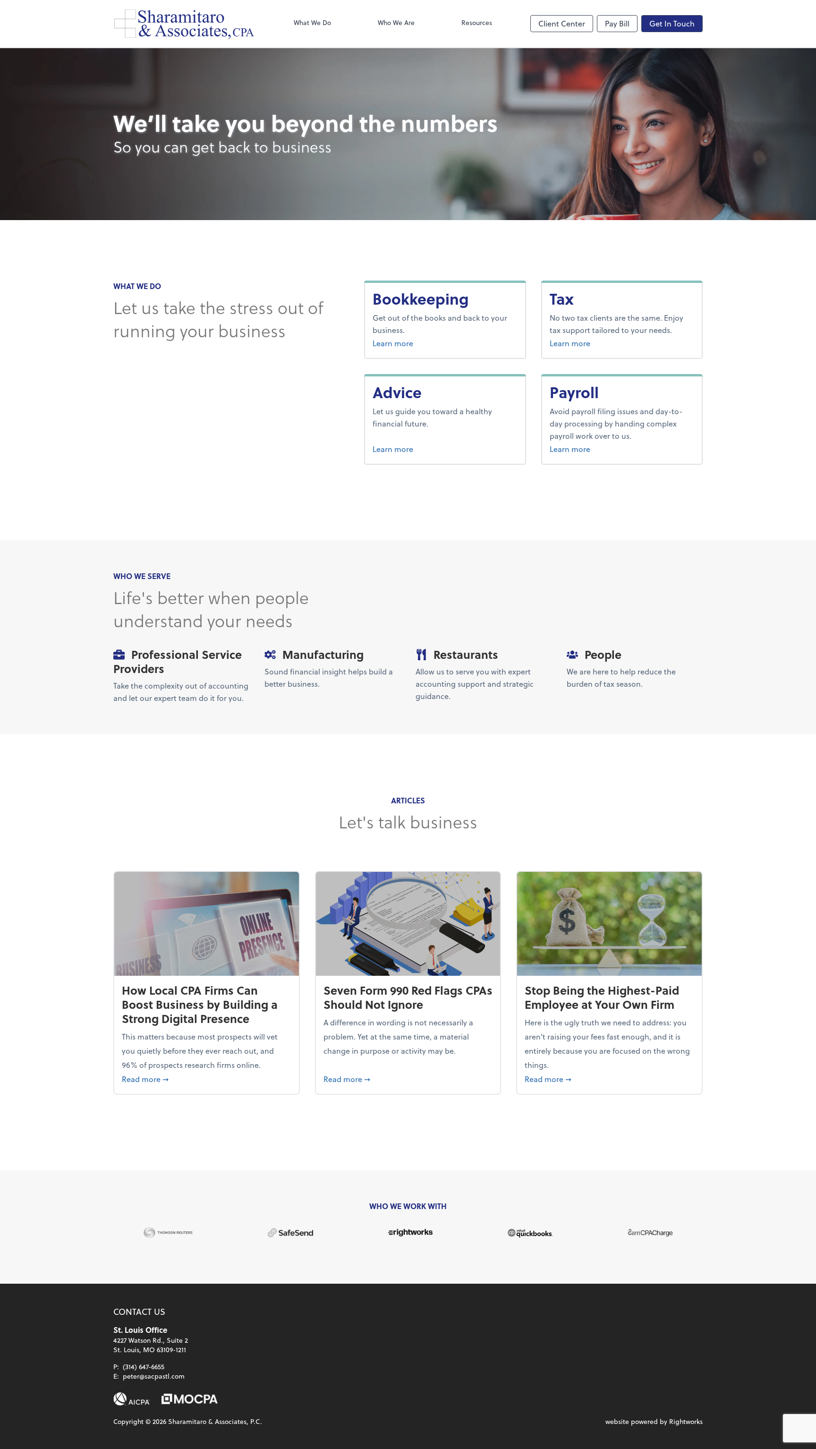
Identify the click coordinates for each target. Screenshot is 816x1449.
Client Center (561, 23)
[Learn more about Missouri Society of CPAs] (190, 1399)
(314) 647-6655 (143, 1367)
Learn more (428, 343)
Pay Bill (617, 23)
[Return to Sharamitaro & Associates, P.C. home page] (184, 24)
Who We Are (396, 22)
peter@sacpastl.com (154, 1376)
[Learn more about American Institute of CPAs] (131, 1399)
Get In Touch (672, 23)
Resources (476, 22)
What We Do (312, 22)
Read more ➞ (206, 1078)
